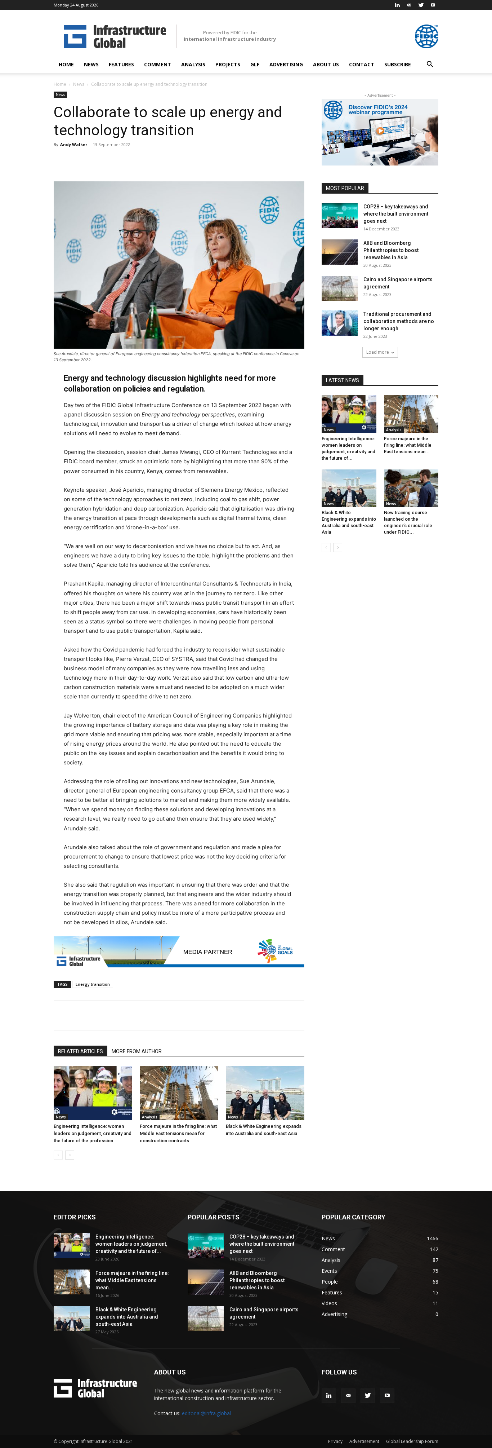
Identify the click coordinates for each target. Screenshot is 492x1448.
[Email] (172, 1015)
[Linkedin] (397, 5)
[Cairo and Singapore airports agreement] (340, 288)
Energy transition (93, 984)
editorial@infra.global (206, 1413)
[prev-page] (58, 1155)
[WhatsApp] (155, 1015)
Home (66, 64)
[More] (283, 161)
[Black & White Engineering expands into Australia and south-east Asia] (265, 1093)
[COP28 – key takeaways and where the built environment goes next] (340, 215)
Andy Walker (73, 144)
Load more (377, 352)
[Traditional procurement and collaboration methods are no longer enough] (340, 323)
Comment (157, 64)
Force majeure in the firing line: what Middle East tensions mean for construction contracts (178, 1133)
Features (121, 64)
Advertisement (364, 1441)
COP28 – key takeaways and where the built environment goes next (395, 214)
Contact (361, 64)
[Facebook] (122, 1015)
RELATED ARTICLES (80, 1051)
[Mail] (409, 5)
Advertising (286, 64)
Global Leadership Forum (412, 1441)
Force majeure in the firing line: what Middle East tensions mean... (407, 445)
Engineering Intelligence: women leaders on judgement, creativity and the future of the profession (92, 1133)
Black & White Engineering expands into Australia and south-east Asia (126, 1317)
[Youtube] (433, 5)
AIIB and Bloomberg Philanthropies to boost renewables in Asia (391, 250)
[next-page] (69, 1155)
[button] (429, 65)
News (91, 64)
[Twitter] (421, 5)
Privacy (335, 1441)
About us (326, 64)
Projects (227, 64)
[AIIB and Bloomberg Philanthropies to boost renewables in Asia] (340, 252)
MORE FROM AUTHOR (137, 1051)
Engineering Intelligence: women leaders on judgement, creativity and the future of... (131, 1244)
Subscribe (397, 64)
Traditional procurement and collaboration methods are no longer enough (398, 321)
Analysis (193, 64)
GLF (254, 64)
